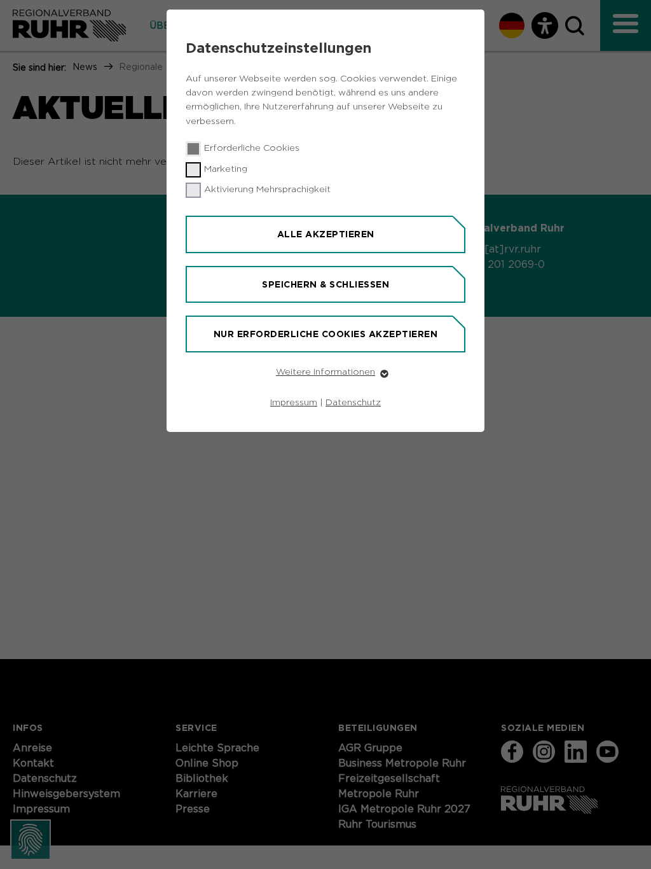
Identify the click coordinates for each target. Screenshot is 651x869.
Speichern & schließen (325, 284)
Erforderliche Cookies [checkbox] (251, 148)
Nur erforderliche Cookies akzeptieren (326, 334)
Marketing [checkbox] (225, 169)
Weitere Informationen (325, 372)
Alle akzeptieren (325, 234)
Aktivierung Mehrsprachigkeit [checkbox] (267, 189)
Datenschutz (353, 402)
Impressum (293, 402)
